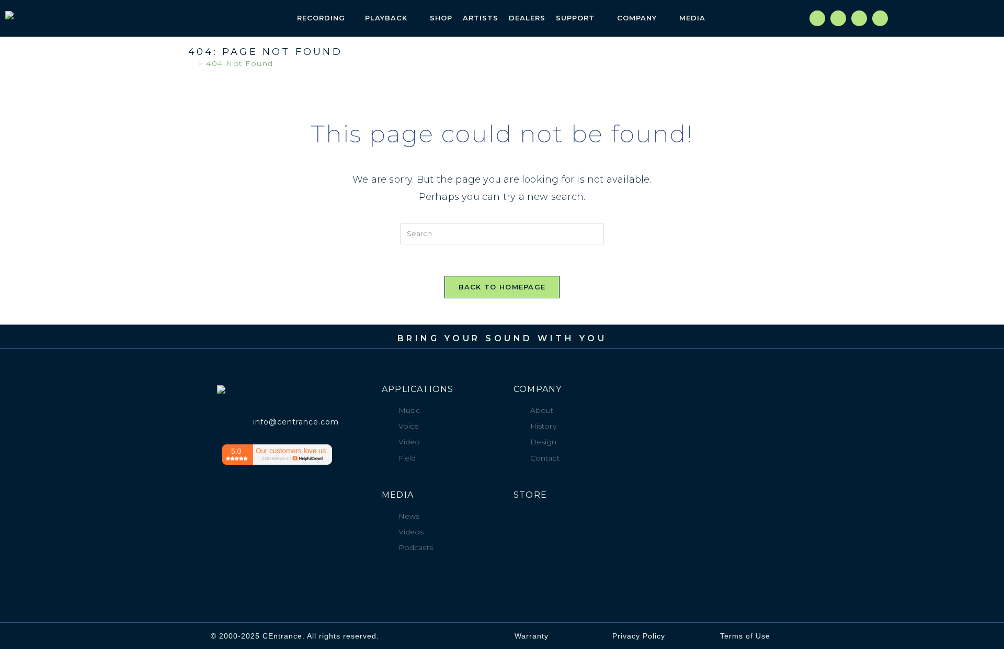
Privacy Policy (638, 636)
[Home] (191, 63)
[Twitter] (838, 18)
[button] (762, 18)
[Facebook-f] (817, 18)
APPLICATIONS (417, 389)
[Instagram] (859, 18)
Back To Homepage (502, 287)
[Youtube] (880, 18)
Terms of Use (745, 636)
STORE (530, 495)
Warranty (532, 636)
